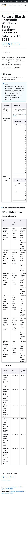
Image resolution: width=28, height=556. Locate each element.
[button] (6, 52)
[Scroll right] (22, 5)
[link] (19, 13)
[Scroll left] (8, 5)
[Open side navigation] (2, 9)
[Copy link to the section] (2, 74)
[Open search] (25, 5)
